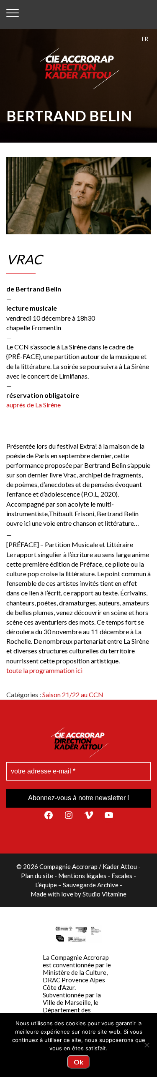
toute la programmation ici (44, 670)
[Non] (146, 1045)
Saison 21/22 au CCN (72, 694)
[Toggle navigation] (12, 14)
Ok (78, 1062)
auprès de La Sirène (33, 405)
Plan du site (37, 875)
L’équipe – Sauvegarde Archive (76, 885)
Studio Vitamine (104, 894)
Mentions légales (82, 875)
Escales (121, 875)
